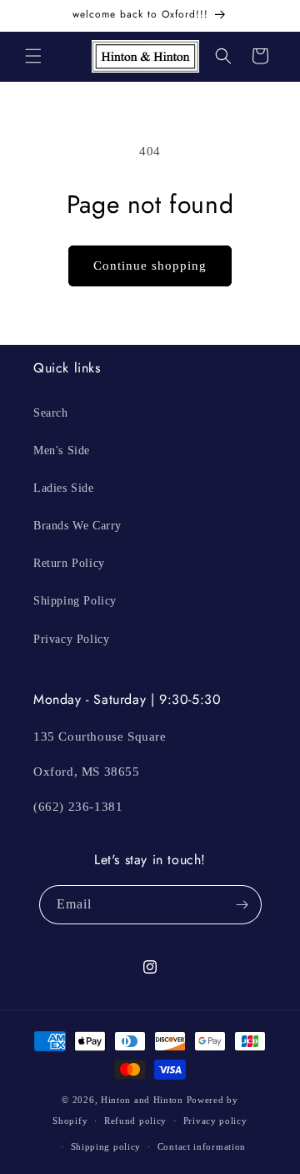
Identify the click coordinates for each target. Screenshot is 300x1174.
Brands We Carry (77, 525)
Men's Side (61, 450)
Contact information (202, 1146)
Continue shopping (150, 265)
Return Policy (69, 563)
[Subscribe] (242, 904)
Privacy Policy (71, 639)
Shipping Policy (75, 601)
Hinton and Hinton (142, 1100)
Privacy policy (215, 1121)
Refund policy (135, 1121)
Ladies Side (63, 488)
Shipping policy (106, 1146)
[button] (33, 56)
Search (50, 413)
